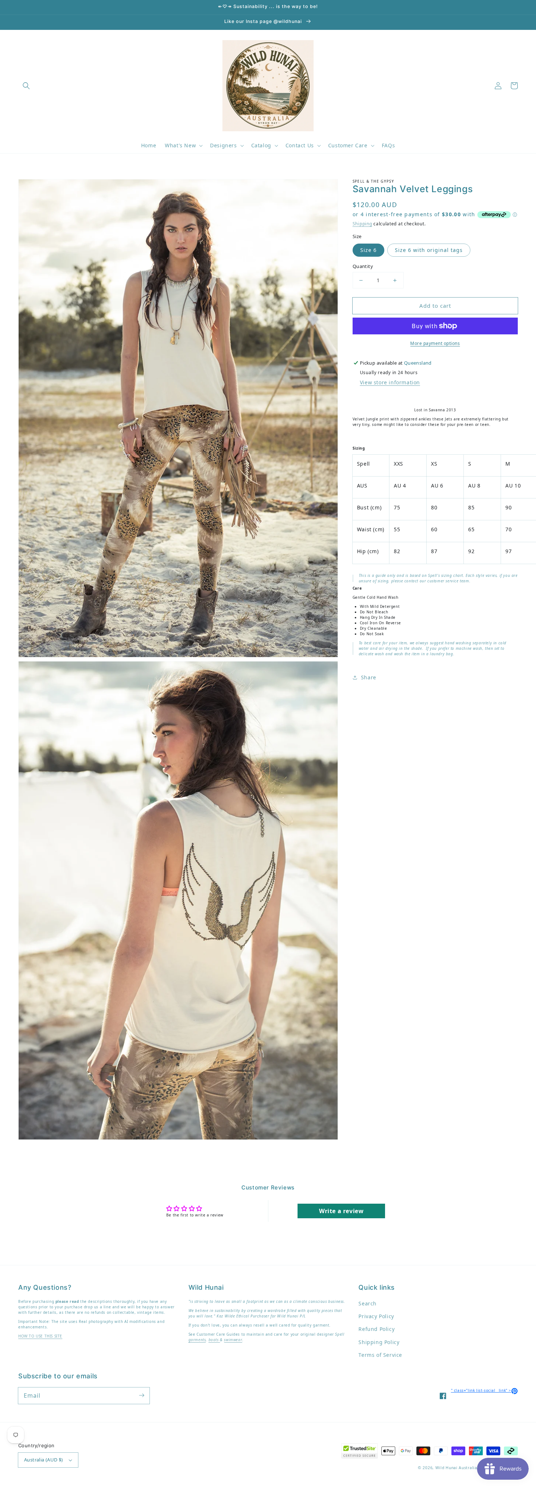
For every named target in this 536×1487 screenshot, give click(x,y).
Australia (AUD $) (43, 1459)
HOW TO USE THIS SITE (40, 1336)
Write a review (341, 1211)
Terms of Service (380, 1354)
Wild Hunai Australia (456, 1467)
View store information (390, 382)
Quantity (363, 266)
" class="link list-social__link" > (484, 1390)
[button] (26, 86)
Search (367, 1303)
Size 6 (368, 249)
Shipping (362, 224)
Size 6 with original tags (429, 249)
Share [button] (368, 677)
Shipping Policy (378, 1342)
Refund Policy (376, 1328)
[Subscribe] (141, 1395)
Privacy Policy (376, 1316)
